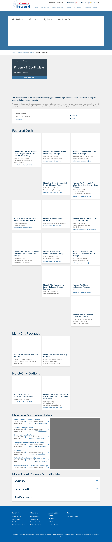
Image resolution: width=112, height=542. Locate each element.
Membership (60, 2)
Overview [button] (20, 480)
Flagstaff (74, 115)
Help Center (71, 2)
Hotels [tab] (35, 19)
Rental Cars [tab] (66, 19)
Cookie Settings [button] (87, 534)
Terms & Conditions (58, 534)
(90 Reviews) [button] (42, 438)
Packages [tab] (20, 19)
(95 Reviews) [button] (41, 454)
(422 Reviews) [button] (42, 423)
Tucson (74, 118)
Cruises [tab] (50, 19)
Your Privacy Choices (60, 536)
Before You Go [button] (22, 489)
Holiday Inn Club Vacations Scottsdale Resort (29, 443)
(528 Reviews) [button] (42, 431)
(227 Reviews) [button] (42, 446)
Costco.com (52, 2)
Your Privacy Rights (69, 534)
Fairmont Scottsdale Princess (23, 427)
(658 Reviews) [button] (43, 461)
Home (13, 52)
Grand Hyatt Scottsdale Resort (24, 435)
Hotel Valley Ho (19, 450)
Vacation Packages (22, 52)
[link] (36, 7)
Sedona (18, 119)
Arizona (31, 52)
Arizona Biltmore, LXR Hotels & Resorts (27, 419)
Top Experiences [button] (23, 497)
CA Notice (79, 534)
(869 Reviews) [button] (42, 469)
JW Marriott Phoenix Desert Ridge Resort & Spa (29, 458)
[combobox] (91, 2)
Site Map (48, 534)
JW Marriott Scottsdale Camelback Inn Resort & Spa (31, 466)
